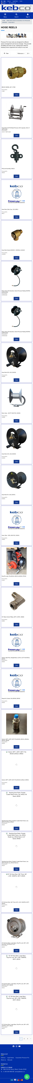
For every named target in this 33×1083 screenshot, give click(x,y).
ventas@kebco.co (20, 1071)
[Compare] (29, 61)
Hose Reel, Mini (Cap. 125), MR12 (10, 209)
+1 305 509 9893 (7, 1071)
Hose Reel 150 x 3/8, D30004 (9, 454)
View (16, 94)
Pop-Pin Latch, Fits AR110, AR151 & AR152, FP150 (14, 576)
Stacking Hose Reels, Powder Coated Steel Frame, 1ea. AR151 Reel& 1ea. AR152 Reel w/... (15, 862)
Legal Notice (15, 1)
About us (3, 1060)
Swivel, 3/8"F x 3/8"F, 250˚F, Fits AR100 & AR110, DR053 (15, 780)
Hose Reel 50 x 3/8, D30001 (8, 494)
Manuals (9, 1060)
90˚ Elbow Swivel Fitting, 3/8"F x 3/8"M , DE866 (13, 617)
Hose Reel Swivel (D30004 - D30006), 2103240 (13, 250)
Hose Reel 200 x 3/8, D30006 (9, 372)
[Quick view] (29, 64)
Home (21, 1)
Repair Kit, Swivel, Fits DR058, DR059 (11, 698)
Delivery (9, 1)
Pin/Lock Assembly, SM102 (8, 168)
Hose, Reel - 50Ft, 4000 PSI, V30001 (10, 535)
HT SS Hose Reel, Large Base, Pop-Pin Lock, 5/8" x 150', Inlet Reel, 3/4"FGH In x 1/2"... (15, 943)
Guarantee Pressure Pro (22, 1057)
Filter (7, 53)
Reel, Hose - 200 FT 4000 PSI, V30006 (11, 413)
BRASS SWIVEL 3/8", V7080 (8, 87)
